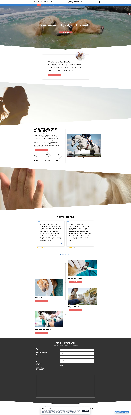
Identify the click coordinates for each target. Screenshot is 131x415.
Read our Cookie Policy (72, 412)
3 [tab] (63, 254)
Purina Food (85, 5)
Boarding (66, 5)
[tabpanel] (84, 145)
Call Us (88, 2)
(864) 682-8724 (75, 1)
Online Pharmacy (76, 5)
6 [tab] (68, 254)
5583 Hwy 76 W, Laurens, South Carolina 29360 (73, 3)
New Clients (51, 5)
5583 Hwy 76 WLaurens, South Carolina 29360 (44, 358)
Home (39, 5)
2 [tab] (62, 254)
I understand (85, 410)
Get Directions (96, 2)
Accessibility (91, 408)
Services (59, 5)
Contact (91, 5)
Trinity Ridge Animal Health (44, 2)
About (43, 5)
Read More (41, 149)
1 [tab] (83, 157)
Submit (61, 365)
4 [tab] (65, 254)
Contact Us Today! (65, 32)
